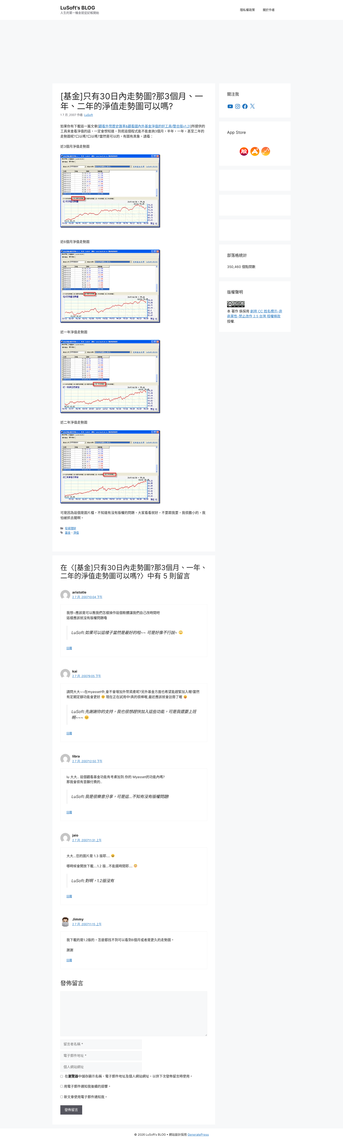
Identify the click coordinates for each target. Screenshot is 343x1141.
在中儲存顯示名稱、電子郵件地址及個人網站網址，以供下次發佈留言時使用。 (129, 1076)
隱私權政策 (247, 10)
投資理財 (70, 528)
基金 (67, 532)
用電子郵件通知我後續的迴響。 (87, 1086)
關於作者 (269, 10)
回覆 (69, 648)
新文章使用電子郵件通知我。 (86, 1097)
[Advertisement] (171, 49)
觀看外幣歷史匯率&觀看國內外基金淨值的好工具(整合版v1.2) (144, 126)
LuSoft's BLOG (77, 8)
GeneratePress (198, 1134)
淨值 (76, 532)
